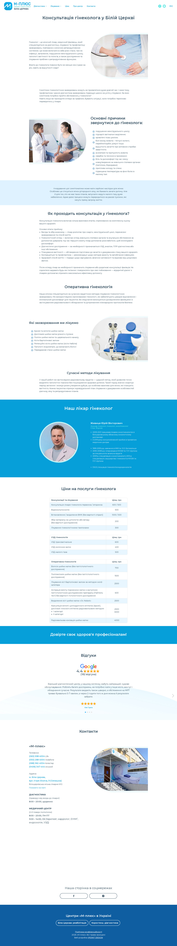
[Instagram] (103, 896)
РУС (171, 6)
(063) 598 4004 (37, 756)
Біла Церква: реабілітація (72, 923)
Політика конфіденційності (88, 932)
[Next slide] (173, 695)
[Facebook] (74, 896)
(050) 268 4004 (37, 759)
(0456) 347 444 (37, 766)
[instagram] (164, 6)
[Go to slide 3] (89, 712)
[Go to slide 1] (85, 712)
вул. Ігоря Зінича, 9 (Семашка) (45, 780)
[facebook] (159, 6)
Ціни (67, 6)
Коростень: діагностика (104, 923)
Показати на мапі (37, 788)
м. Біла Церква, (37, 777)
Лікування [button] (55, 6)
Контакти (91, 6)
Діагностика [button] (39, 6)
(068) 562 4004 (37, 763)
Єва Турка (89, 707)
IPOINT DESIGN (95, 938)
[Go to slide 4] (91, 712)
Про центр (78, 6)
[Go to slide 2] (87, 712)
